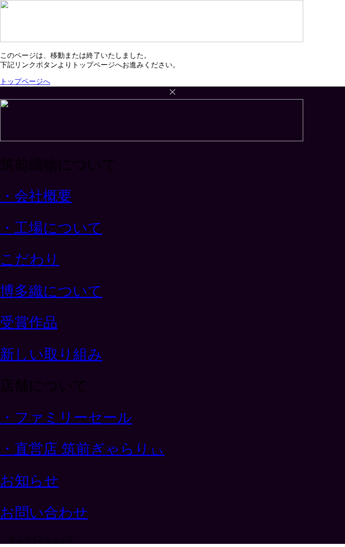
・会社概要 (36, 196)
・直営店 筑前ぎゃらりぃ (82, 449)
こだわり (29, 259)
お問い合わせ (44, 512)
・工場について (51, 228)
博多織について (51, 291)
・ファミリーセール (66, 417)
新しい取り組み (51, 354)
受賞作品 (29, 322)
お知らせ (29, 481)
